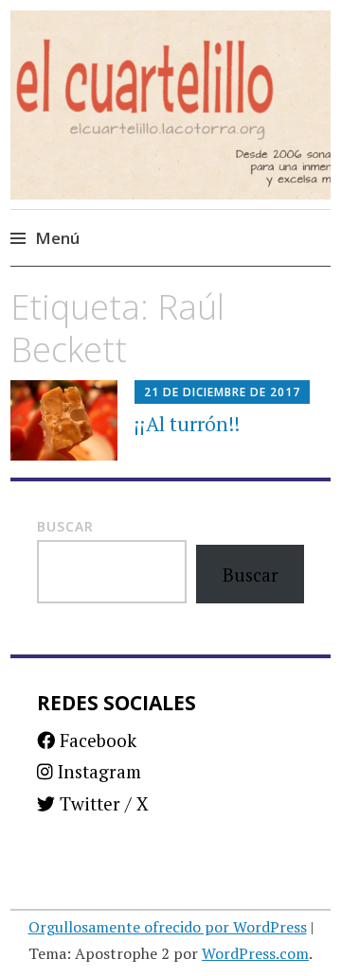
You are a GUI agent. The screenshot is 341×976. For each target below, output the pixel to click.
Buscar (65, 526)
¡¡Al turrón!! (187, 423)
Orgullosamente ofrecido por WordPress (167, 926)
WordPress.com (255, 953)
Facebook (95, 740)
